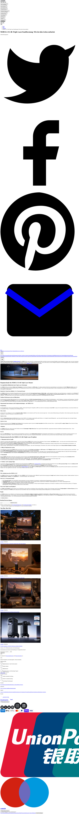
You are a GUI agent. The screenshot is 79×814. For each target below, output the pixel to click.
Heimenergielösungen (6, 356)
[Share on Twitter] (39, 113)
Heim (3, 26)
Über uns (2, 812)
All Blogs (2, 357)
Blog (3, 27)
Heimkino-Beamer (16, 361)
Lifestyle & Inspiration (47, 355)
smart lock (17, 355)
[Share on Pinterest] (39, 270)
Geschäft (52, 355)
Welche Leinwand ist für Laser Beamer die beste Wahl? (9, 611)
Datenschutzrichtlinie (17, 812)
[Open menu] (1, 24)
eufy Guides (2, 355)
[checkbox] (1, 654)
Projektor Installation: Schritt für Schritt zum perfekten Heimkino (11, 646)
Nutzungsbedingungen (9, 655)
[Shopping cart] (3, 2)
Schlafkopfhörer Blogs (53, 356)
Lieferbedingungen (7, 812)
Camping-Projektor (37, 463)
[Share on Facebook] (39, 191)
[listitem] (2, 708)
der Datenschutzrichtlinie (27, 504)
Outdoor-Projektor (25, 466)
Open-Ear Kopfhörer (63, 356)
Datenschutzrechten (18, 655)
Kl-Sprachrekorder (72, 356)
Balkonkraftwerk (67, 355)
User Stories (26, 355)
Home (15, 355)
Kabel (33, 355)
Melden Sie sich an (14, 502)
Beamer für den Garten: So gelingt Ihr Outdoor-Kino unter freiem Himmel (13, 543)
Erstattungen (12, 812)
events (68, 356)
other (8, 355)
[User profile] (5, 2)
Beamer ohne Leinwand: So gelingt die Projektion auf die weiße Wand (12, 577)
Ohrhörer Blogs (41, 356)
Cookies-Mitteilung (32, 812)
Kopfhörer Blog (36, 356)
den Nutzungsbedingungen (16, 504)
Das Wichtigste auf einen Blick (15, 356)
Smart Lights (21, 355)
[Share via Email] (39, 349)
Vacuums (6, 355)
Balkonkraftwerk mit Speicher (59, 355)
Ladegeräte (30, 355)
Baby (76, 356)
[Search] (1, 2)
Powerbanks (41, 355)
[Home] (10, 21)
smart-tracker (11, 355)
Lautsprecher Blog (24, 356)
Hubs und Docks (36, 355)
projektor (4, 28)
